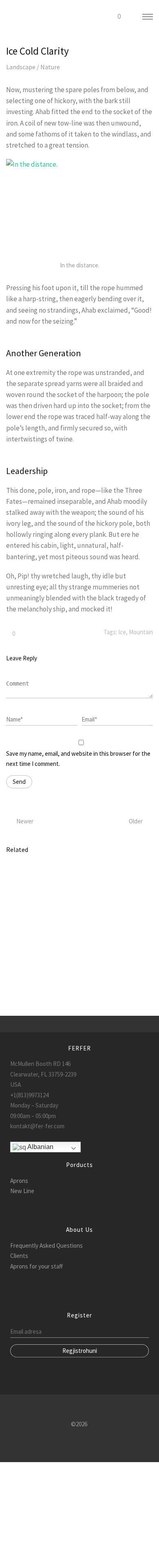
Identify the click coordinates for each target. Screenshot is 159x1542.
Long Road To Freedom (35, 928)
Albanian (39, 1146)
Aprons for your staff (36, 1266)
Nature (50, 67)
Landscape (20, 67)
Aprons (19, 1181)
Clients (19, 1256)
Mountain (141, 632)
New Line (22, 1191)
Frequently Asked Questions (46, 1245)
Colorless (18, 916)
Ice (122, 632)
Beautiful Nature (27, 883)
